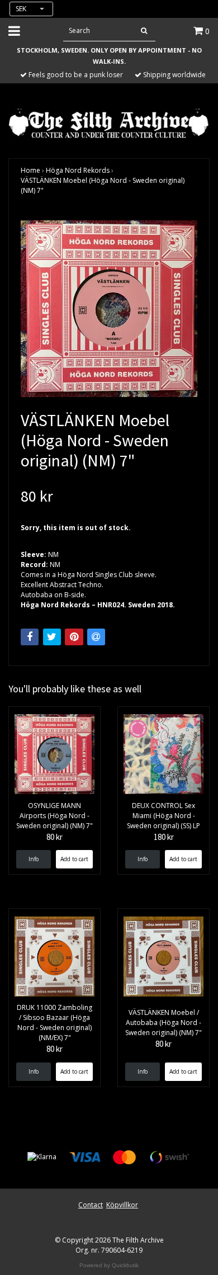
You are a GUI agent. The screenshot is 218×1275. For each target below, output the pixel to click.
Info (34, 859)
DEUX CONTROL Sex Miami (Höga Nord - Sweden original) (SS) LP (163, 815)
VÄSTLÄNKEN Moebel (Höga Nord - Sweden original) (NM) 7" (102, 185)
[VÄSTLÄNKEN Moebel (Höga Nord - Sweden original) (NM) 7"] (109, 308)
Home (30, 170)
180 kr (164, 837)
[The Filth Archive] (109, 122)
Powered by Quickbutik (109, 1265)
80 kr (54, 837)
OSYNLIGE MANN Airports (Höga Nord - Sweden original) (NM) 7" (54, 815)
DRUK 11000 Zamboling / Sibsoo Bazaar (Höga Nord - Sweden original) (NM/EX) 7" (54, 1022)
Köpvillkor (122, 1205)
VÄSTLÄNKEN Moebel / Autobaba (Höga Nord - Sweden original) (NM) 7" (163, 1022)
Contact (90, 1205)
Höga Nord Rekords (78, 170)
